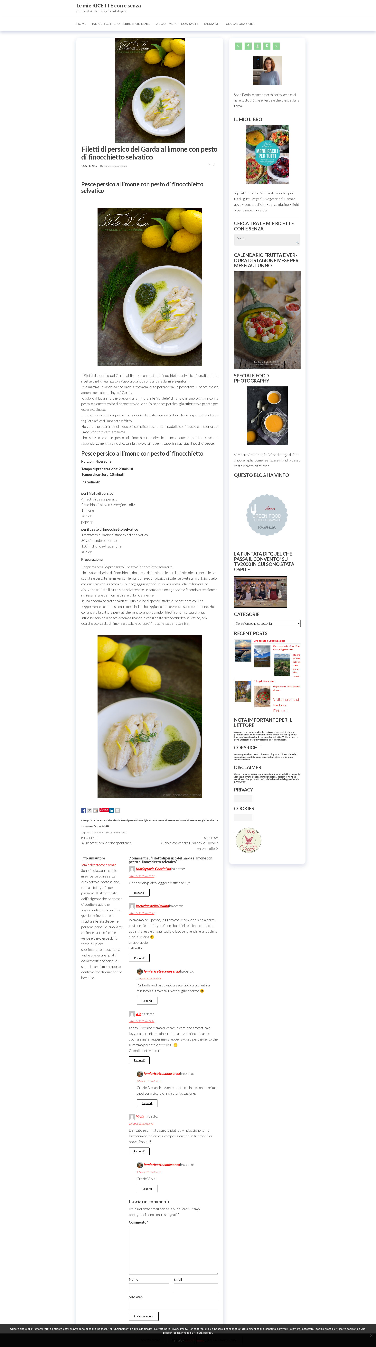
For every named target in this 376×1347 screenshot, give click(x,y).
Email (178, 1279)
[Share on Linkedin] (111, 810)
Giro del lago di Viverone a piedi (269, 640)
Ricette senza (156, 820)
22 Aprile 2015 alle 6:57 (149, 1081)
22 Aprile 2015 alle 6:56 (149, 978)
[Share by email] (117, 810)
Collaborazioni (240, 23)
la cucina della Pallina (152, 906)
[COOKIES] (243, 817)
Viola (140, 1116)
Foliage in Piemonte (263, 681)
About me (164, 23)
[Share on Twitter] (89, 810)
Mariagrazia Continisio (153, 869)
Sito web (136, 1297)
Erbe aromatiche (103, 820)
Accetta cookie (150, 1340)
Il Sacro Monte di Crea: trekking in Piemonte (296, 665)
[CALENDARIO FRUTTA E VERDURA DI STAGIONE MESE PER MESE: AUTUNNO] (267, 320)
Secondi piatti (101, 826)
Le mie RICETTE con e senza (108, 5)
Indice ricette (104, 23)
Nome (133, 1279)
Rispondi (139, 892)
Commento (138, 1222)
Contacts (189, 23)
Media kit (212, 23)
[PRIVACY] (243, 798)
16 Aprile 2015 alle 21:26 (141, 1021)
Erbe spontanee (136, 23)
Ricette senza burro (175, 820)
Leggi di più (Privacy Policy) (219, 1340)
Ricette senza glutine (197, 820)
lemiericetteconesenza (115, 165)
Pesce (109, 832)
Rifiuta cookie (180, 1340)
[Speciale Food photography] (267, 415)
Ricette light (142, 820)
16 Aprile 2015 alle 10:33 (141, 876)
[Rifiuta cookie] (371, 1335)
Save (105, 809)
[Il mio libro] (267, 154)
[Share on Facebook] (83, 810)
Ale (138, 1014)
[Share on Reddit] (95, 810)
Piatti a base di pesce (124, 820)
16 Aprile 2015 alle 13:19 (141, 913)
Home (81, 23)
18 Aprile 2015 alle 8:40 (141, 1123)
